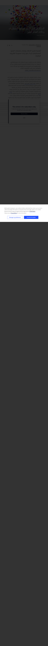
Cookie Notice (32, 211)
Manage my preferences (15, 217)
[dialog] (24, 213)
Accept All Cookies (31, 217)
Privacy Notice (14, 213)
